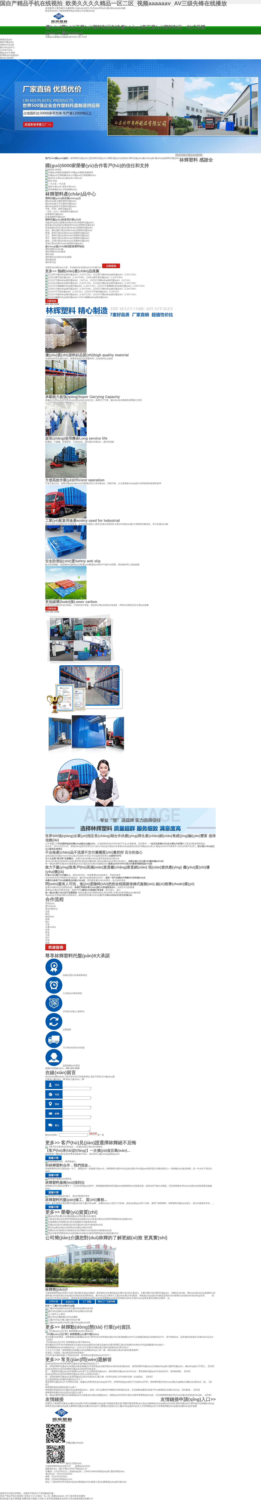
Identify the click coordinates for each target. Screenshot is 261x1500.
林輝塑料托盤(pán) (79, 158)
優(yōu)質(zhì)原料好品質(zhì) (87, 355)
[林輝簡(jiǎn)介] (81, 1286)
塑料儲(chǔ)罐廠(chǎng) (202, 1403)
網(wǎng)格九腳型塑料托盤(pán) (60, 201)
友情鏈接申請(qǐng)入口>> (188, 1399)
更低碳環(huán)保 (71, 602)
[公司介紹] (53, 1303)
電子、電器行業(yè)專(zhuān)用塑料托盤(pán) (67, 238)
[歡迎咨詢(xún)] (55, 952)
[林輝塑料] (59, 22)
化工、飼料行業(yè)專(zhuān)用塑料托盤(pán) (67, 235)
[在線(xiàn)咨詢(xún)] (111, 267)
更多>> (51, 271)
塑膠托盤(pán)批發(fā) (117, 158)
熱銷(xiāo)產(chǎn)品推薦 (78, 271)
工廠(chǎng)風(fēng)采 (128, 1406)
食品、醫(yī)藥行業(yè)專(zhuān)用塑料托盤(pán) (68, 230)
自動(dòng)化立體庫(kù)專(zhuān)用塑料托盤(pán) (69, 222)
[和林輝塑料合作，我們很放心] (53, 1177)
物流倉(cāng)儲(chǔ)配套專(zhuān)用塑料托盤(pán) (70, 225)
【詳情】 (49, 1339)
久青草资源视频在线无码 (56, 1498)
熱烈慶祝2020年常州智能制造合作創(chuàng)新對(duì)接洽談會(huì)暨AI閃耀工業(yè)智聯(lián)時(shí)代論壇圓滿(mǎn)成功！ (105, 1345)
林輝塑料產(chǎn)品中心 (70, 194)
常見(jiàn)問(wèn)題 (99, 8)
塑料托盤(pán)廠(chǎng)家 (141, 158)
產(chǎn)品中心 (93, 1406)
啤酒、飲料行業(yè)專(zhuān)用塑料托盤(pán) (67, 233)
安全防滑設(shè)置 (72, 561)
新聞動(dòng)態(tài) (172, 1406)
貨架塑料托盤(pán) (98, 158)
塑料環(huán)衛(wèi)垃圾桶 (58, 257)
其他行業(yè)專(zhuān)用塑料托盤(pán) (64, 243)
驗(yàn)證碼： (52, 1135)
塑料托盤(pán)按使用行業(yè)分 (63, 219)
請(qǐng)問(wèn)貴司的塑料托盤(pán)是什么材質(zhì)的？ (72, 1374)
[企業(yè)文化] (70, 1303)
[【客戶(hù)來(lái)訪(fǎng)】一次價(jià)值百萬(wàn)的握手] (74, 1147)
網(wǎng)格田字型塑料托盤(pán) (60, 206)
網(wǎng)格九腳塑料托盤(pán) (72, 1406)
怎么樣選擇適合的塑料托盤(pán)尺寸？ (63, 1379)
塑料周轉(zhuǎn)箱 (54, 249)
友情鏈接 (54, 1399)
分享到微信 (59, 8)
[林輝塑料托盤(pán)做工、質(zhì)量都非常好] (53, 1208)
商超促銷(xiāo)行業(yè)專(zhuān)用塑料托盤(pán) (69, 227)
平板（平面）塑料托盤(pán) (58, 209)
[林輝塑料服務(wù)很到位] (58, 1178)
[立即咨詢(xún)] (51, 302)
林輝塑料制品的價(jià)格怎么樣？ (61, 1387)
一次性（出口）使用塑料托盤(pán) (61, 211)
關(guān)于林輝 (155, 1406)
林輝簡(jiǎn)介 (56, 1289)
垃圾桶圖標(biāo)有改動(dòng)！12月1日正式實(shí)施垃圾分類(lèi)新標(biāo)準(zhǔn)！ (87, 1347)
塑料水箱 (49, 254)
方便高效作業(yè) (74, 480)
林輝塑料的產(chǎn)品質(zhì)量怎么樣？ (64, 1392)
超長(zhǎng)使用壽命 (76, 438)
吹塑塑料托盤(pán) (54, 214)
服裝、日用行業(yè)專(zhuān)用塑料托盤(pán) (67, 241)
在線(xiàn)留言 (82, 8)
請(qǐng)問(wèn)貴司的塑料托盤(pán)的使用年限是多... (71, 1369)
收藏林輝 (70, 8)
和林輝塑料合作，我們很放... (68, 1165)
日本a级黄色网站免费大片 (81, 1498)
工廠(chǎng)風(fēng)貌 (64, 1305)
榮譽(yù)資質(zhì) (79, 1212)
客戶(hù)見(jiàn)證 (98, 1142)
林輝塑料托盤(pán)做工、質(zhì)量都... (76, 1200)
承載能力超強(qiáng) (82, 397)
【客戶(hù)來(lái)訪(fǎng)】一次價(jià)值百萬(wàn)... (87, 1150)
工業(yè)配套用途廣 (82, 520)
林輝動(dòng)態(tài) (82, 1327)
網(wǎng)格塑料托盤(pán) (167, 158)
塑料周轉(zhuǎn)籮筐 (55, 251)
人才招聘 (143, 1406)
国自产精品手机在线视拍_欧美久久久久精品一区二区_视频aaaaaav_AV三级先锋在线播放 (113, 3)
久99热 (40, 1498)
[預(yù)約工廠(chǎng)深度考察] (107, 1303)
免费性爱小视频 (29, 1498)
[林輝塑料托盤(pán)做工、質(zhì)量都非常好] (67, 1196)
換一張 (100, 1135)
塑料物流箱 (50, 259)
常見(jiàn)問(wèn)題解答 (86, 1359)
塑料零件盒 (50, 262)
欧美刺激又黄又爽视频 (10, 1498)
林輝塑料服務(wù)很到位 (65, 1182)
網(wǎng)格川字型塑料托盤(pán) (60, 203)
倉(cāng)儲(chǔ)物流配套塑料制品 (64, 246)
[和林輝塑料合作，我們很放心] (60, 1161)
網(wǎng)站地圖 (118, 8)
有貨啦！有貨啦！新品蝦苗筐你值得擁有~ (65, 1353)
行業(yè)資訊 (117, 1327)
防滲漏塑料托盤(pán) (55, 217)
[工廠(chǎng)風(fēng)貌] (87, 1303)
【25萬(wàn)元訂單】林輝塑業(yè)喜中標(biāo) (72, 1334)
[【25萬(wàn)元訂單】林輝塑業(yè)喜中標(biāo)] (69, 1331)
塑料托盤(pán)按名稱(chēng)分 (63, 198)
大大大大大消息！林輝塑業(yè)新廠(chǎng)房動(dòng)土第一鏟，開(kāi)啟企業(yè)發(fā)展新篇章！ (92, 1350)
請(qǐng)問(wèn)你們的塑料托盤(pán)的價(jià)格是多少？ (72, 1363)
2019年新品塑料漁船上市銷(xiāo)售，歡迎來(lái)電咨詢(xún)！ (78, 1355)
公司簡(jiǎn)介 (106, 1237)
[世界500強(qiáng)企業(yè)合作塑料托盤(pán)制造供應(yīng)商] (130, 106)
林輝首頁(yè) (51, 1406)
